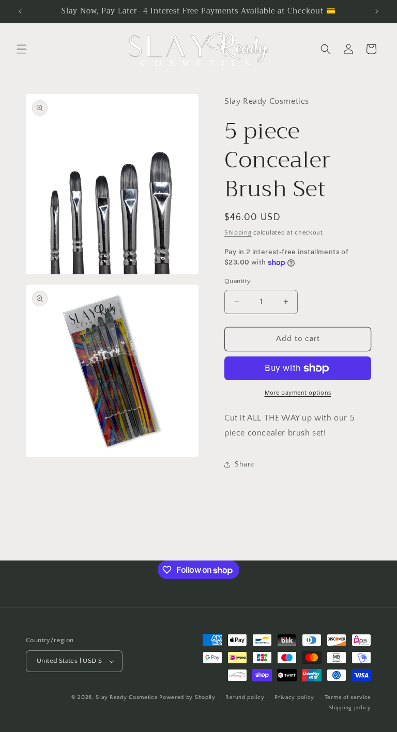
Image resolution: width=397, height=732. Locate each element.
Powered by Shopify (187, 697)
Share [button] (244, 464)
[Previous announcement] (20, 11)
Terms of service (348, 697)
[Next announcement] (376, 11)
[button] (21, 49)
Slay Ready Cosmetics (126, 697)
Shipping (238, 232)
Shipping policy (350, 708)
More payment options (298, 393)
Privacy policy (294, 697)
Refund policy (244, 697)
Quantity (237, 281)
